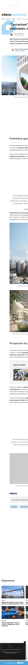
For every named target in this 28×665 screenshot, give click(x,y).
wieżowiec (14, 507)
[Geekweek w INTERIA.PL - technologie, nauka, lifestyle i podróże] (19, 14)
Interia (3, 19)
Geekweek (8, 19)
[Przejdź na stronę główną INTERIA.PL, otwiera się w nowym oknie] (6, 14)
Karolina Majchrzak (19, 33)
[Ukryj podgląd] (25, 642)
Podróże (13, 19)
